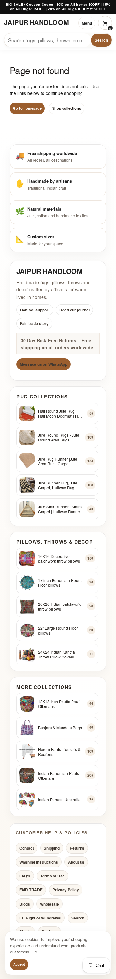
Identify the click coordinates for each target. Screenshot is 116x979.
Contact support (35, 310)
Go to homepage (27, 108)
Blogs (24, 904)
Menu (87, 23)
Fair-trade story (34, 323)
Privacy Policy (66, 890)
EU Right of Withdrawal (40, 918)
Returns (77, 848)
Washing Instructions (38, 862)
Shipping (52, 848)
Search (101, 40)
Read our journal (74, 310)
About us (76, 862)
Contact (26, 848)
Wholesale (49, 904)
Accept (19, 964)
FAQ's (24, 876)
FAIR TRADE (31, 890)
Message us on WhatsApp (43, 364)
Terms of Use (52, 876)
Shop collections (66, 108)
